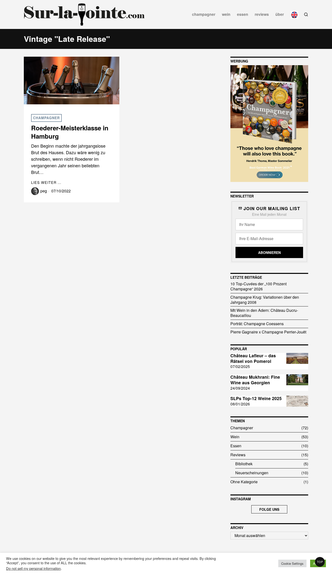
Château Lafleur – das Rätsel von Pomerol (253, 358)
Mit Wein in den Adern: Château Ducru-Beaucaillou (264, 312)
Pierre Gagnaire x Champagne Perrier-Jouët (268, 332)
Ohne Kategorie (244, 481)
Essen (235, 445)
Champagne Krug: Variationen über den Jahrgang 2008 (264, 299)
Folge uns (269, 509)
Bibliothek (244, 463)
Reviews (237, 454)
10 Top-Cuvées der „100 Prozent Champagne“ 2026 (258, 286)
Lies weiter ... (46, 182)
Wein (234, 436)
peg (43, 191)
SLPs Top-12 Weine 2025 (256, 398)
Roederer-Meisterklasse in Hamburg (69, 132)
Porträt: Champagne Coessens (257, 323)
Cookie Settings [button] (292, 563)
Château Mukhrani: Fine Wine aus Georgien (255, 380)
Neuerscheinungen (251, 472)
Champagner (46, 117)
